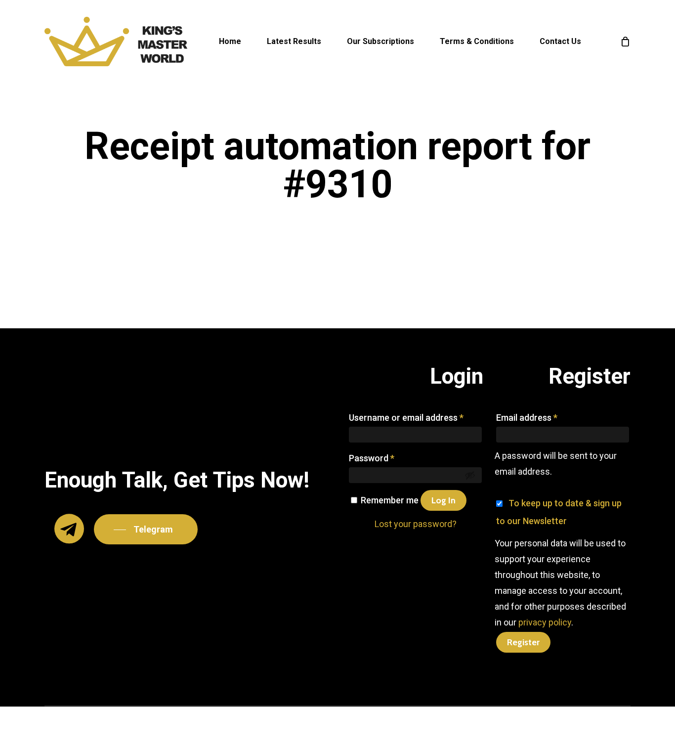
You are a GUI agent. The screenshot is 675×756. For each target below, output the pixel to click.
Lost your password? (416, 524)
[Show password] (469, 475)
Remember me (391, 500)
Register (523, 642)
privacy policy (544, 622)
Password (371, 458)
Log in (443, 500)
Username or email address (406, 417)
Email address (526, 417)
